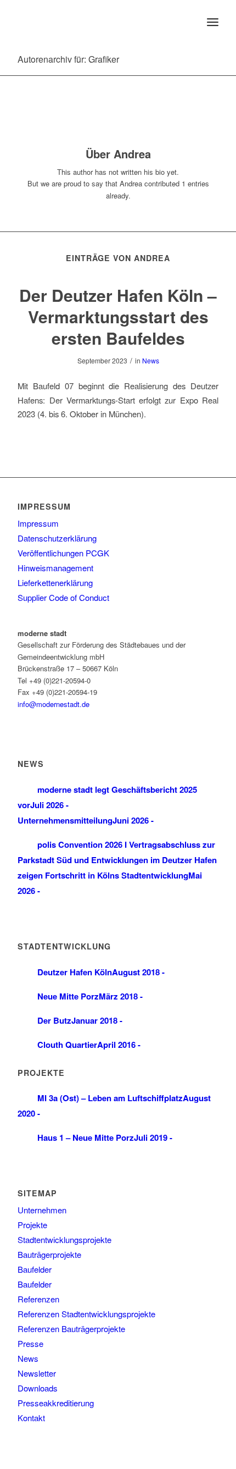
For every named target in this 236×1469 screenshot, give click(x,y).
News (150, 360)
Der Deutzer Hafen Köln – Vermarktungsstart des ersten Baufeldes (118, 316)
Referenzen (38, 1299)
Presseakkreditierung (56, 1403)
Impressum (38, 523)
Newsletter (37, 1373)
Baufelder (35, 1269)
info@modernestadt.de (53, 704)
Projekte (32, 1224)
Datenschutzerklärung (57, 538)
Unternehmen (42, 1210)
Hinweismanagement (55, 567)
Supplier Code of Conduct (63, 597)
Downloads (38, 1388)
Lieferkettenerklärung (55, 582)
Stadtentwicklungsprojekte (64, 1239)
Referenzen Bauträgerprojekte (71, 1328)
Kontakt (31, 1417)
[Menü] (212, 22)
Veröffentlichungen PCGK (63, 553)
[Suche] (188, 22)
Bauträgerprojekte (49, 1254)
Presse (30, 1343)
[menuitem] (188, 22)
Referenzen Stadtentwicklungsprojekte (86, 1313)
